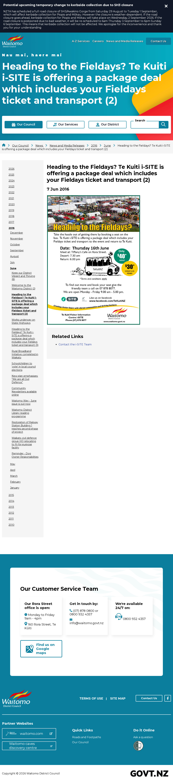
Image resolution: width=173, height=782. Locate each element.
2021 (11, 198)
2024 (12, 180)
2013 (11, 506)
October (15, 244)
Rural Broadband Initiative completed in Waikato (25, 354)
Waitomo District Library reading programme (22, 413)
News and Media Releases (124, 41)
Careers (98, 41)
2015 (11, 495)
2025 (11, 174)
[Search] (163, 124)
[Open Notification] (166, 6)
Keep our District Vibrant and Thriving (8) (23, 276)
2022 (11, 192)
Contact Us (158, 41)
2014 (11, 501)
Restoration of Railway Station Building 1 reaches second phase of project (25, 427)
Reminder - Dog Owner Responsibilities (25, 455)
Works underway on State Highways (23, 321)
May (12, 464)
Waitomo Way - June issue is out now (24, 402)
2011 (11, 518)
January (14, 487)
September (17, 250)
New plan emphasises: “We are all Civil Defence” (25, 379)
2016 (12, 228)
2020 (12, 204)
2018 (11, 216)
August (14, 256)
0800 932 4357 (134, 619)
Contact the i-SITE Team (75, 344)
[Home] (13, 46)
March (14, 475)
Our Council (80, 742)
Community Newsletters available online (24, 391)
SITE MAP (118, 698)
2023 (11, 186)
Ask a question (143, 737)
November (16, 238)
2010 (11, 524)
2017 (11, 222)
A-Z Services (81, 41)
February (15, 481)
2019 (11, 210)
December (16, 232)
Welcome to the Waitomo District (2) (23, 287)
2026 (11, 168)
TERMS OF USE (91, 698)
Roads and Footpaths (86, 737)
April (12, 470)
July (12, 262)
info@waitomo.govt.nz (87, 623)
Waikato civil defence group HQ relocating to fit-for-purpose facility (24, 442)
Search (140, 120)
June (13, 268)
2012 (11, 512)
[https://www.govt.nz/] (149, 777)
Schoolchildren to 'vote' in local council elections (24, 366)
